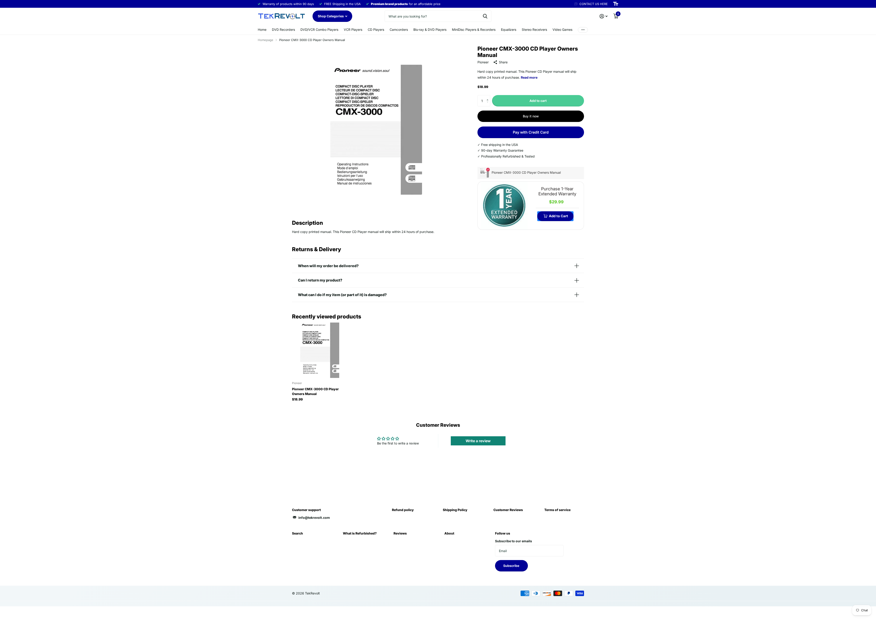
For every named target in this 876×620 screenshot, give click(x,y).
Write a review (478, 441)
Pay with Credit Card (531, 132)
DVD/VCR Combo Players (319, 29)
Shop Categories (331, 16)
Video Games (562, 29)
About (449, 533)
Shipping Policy (455, 510)
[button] (489, 97)
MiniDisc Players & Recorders (473, 29)
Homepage (265, 40)
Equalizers (508, 29)
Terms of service (557, 510)
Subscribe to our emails (513, 541)
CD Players (376, 29)
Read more (529, 77)
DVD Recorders (283, 29)
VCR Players (353, 29)
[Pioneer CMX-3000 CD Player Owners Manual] (319, 350)
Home (262, 29)
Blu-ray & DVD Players (429, 29)
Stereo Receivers (534, 29)
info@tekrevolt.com (314, 517)
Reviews (400, 533)
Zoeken (485, 16)
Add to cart (538, 101)
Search (297, 533)
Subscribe (511, 566)
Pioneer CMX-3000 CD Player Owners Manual (315, 391)
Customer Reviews (508, 510)
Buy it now (531, 116)
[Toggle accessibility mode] (615, 4)
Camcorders (399, 29)
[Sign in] (603, 16)
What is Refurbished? (360, 533)
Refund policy (403, 510)
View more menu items (583, 30)
